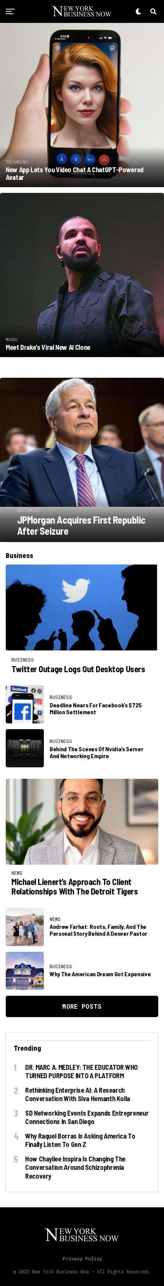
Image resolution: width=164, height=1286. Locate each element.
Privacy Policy (82, 1258)
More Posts (81, 1006)
